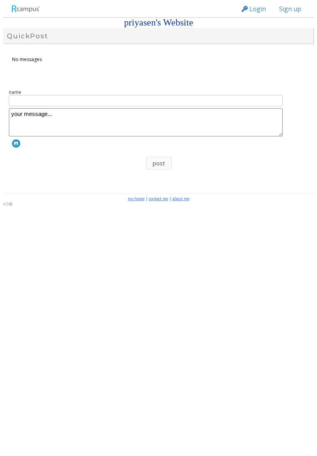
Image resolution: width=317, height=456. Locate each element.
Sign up (290, 9)
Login (257, 9)
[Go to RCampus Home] (25, 8)
